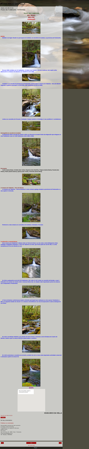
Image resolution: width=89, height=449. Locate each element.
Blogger (35, 447)
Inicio (31, 442)
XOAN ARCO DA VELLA (13, 4)
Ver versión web (31, 445)
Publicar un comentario (7, 423)
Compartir (3, 417)
